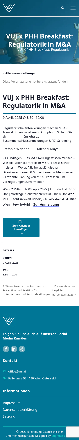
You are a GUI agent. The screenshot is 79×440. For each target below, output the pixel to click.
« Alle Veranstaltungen (20, 73)
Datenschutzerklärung (20, 409)
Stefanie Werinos (16, 149)
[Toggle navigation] (72, 8)
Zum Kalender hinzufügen (21, 227)
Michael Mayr (47, 149)
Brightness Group (62, 435)
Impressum (12, 403)
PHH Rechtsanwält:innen (22, 199)
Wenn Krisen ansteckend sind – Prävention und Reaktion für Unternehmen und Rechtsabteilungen (26, 290)
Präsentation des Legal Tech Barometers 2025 (63, 290)
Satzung (9, 416)
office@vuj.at (17, 371)
